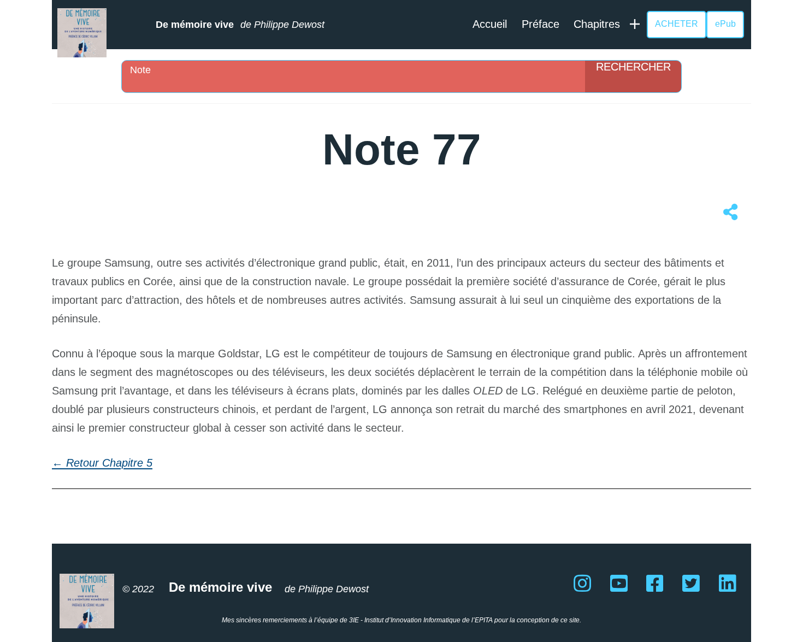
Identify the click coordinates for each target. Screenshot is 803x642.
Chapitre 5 (127, 463)
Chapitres (597, 24)
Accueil (490, 24)
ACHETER (676, 23)
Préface (540, 24)
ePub (725, 23)
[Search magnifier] (633, 76)
